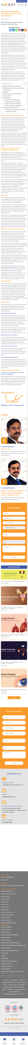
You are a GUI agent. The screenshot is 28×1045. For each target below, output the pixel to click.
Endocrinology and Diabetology (9, 950)
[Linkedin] (13, 30)
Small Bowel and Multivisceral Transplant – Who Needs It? (14, 89)
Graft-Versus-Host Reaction (13, 103)
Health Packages (4, 1043)
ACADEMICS (14, 980)
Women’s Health (5, 917)
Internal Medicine (5, 948)
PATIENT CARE (12, 984)
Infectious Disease (6, 940)
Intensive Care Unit (6, 920)
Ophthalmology (5, 932)
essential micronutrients (8, 69)
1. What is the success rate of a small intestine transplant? (15, 110)
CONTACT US (22, 994)
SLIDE (4, 989)
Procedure (6, 91)
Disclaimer (18, 1028)
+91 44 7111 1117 (18, 785)
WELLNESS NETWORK (20, 989)
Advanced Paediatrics (7, 891)
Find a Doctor (14, 1043)
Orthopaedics (4, 907)
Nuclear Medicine (5, 969)
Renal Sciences (5, 909)
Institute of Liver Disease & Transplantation (12, 885)
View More (14, 697)
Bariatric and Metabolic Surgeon (9, 934)
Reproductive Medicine (7, 915)
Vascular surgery (5, 937)
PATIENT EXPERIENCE (14, 991)
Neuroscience (4, 901)
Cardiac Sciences (5, 896)
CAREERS (21, 980)
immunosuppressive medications (9, 267)
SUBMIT (14, 557)
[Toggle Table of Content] (23, 83)
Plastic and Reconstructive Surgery (10, 942)
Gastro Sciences (5, 899)
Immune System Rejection (12, 99)
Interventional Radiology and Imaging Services (13, 945)
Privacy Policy (11, 1028)
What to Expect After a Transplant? (12, 93)
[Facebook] (10, 30)
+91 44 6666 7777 (7, 785)
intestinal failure (15, 44)
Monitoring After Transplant (13, 101)
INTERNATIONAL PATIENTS (8, 982)
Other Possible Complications (14, 105)
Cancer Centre (5, 904)
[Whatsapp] (16, 30)
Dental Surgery (5, 958)
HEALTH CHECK (20, 984)
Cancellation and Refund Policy (19, 1026)
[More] (25, 30)
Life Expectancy (7, 95)
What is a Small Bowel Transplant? (12, 86)
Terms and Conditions (6, 1026)
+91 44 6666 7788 (7, 822)
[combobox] (4, 522)
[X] (22, 30)
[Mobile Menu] (25, 4)
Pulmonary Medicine (6, 927)
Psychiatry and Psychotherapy (9, 961)
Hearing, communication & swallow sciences (12, 971)
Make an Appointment (7, 877)
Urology (3, 955)
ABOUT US (7, 980)
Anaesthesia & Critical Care (8, 894)
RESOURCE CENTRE (21, 982)
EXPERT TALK (10, 989)
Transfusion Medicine (7, 966)
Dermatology (4, 953)
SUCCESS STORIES (8, 987)
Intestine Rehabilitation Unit (8, 922)
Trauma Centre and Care (7, 912)
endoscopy (10, 251)
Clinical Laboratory (6, 963)
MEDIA (5, 984)
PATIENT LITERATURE (19, 987)
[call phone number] (22, 4)
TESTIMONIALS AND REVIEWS (10, 994)
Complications (7, 97)
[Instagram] (19, 30)
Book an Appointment (23, 1043)
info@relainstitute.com (8, 797)
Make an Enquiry (21, 1)
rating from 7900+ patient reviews (14, 1023)
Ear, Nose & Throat (6, 929)
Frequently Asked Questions (10, 107)
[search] (19, 4)
